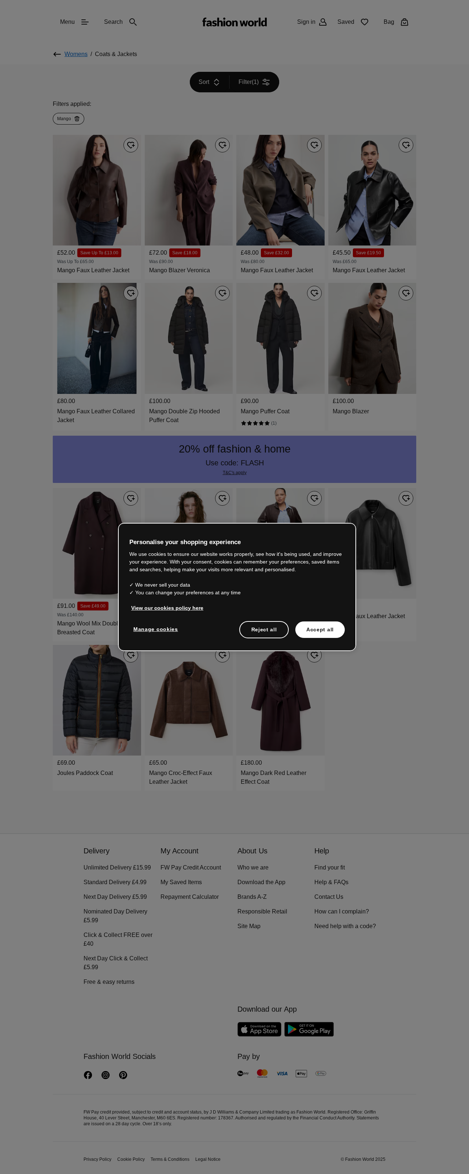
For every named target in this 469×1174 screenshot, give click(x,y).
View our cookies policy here (163, 607)
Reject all (264, 628)
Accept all (320, 628)
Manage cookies (154, 628)
